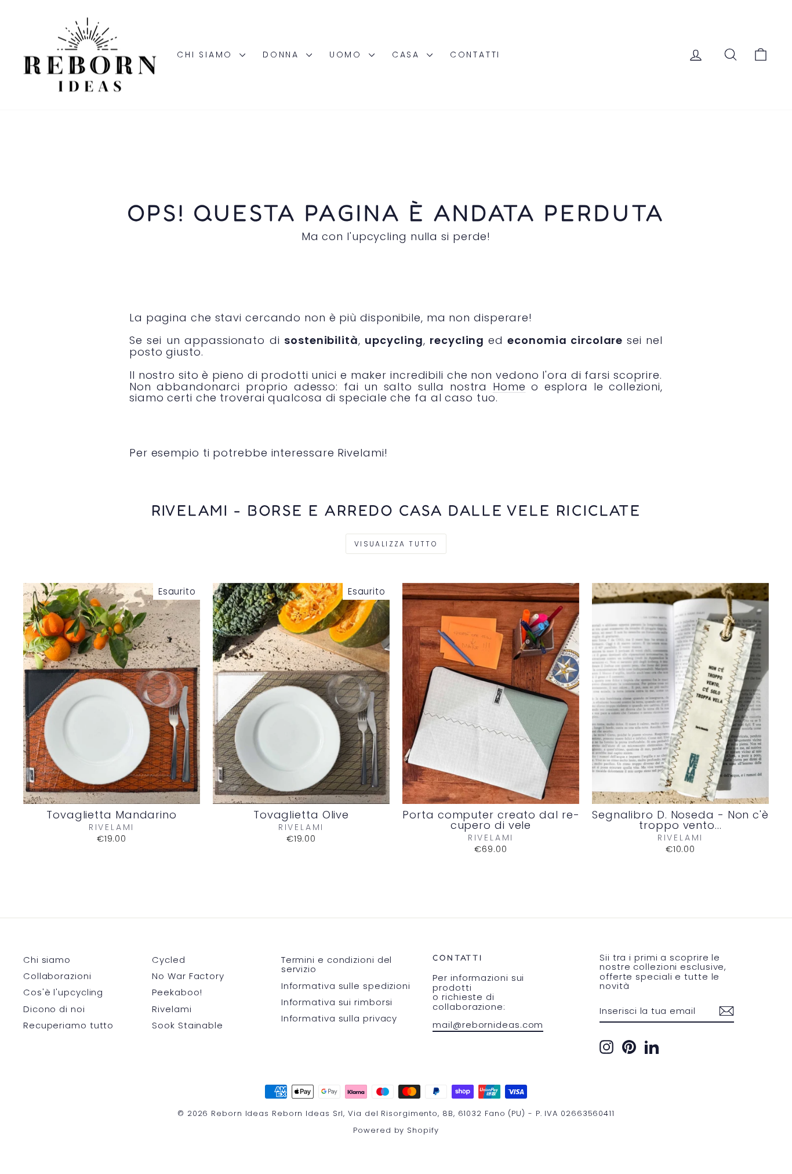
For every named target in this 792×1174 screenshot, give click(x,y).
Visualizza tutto (396, 544)
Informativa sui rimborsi (337, 1002)
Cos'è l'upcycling (63, 992)
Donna (283, 54)
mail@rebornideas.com (488, 1025)
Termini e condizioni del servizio (337, 965)
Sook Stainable (187, 1025)
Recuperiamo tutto (68, 1025)
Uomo (347, 54)
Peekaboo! (177, 992)
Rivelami (171, 1009)
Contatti (475, 54)
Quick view (111, 791)
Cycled (168, 960)
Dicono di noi (54, 1009)
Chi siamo (207, 54)
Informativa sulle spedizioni (345, 986)
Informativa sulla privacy (339, 1018)
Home (509, 386)
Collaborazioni (57, 976)
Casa (408, 54)
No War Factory (188, 976)
